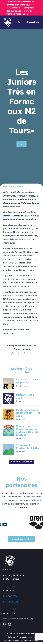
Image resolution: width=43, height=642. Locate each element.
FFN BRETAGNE (11, 601)
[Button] (21, 144)
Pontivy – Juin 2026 (25, 396)
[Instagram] (9, 624)
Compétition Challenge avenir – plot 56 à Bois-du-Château (27, 430)
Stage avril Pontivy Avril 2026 (27, 447)
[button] (19, 22)
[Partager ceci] (12, 353)
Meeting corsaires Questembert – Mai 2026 (28, 412)
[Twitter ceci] (18, 353)
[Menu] (14, 22)
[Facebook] (4, 624)
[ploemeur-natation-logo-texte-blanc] (7, 22)
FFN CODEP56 (10, 596)
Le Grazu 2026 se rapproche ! (27, 381)
